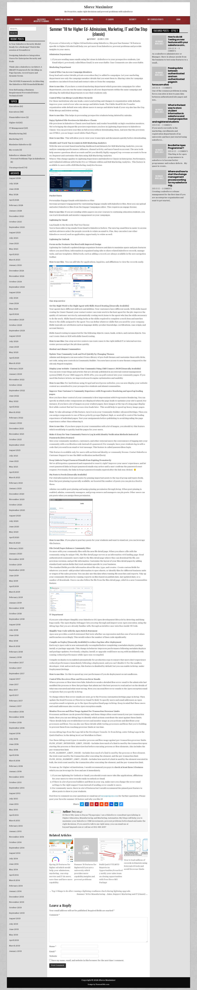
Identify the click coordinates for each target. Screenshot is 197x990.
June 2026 (14, 189)
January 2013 (15, 951)
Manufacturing (87, 19)
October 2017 (15, 668)
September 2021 (17, 445)
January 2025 (15, 265)
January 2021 (15, 488)
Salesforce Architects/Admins (41, 20)
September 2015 (17, 788)
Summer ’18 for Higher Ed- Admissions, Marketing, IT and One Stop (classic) (98, 31)
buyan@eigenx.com (109, 796)
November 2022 (16, 379)
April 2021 (14, 472)
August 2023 (15, 336)
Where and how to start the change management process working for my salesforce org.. (178, 178)
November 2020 (17, 499)
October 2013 (15, 907)
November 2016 (16, 717)
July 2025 (13, 238)
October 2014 (15, 842)
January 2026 (15, 211)
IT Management (16, 128)
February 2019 (16, 597)
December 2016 (16, 712)
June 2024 (14, 303)
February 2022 (16, 418)
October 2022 (15, 385)
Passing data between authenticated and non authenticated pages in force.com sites (168, 76)
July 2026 (13, 183)
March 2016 (14, 761)
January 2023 (15, 374)
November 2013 (16, 902)
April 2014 (14, 875)
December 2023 (16, 320)
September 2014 (16, 848)
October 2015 (15, 782)
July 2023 (13, 341)
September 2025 (17, 227)
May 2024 (13, 309)
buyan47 (92, 39)
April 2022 (14, 407)
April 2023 (14, 358)
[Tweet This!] (82, 804)
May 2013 (13, 935)
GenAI (178, 19)
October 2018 (15, 614)
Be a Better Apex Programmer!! (176, 147)
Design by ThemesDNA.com (98, 984)
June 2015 (14, 804)
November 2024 (16, 276)
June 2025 (14, 243)
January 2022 (15, 423)
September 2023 (17, 331)
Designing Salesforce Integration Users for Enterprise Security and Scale (25, 58)
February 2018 (16, 652)
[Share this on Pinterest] (97, 804)
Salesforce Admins (17, 155)
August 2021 (14, 450)
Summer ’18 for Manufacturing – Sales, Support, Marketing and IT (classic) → (112, 894)
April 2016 (14, 755)
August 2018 (14, 624)
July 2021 (13, 456)
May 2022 (13, 401)
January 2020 (15, 554)
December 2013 (16, 897)
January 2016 (15, 771)
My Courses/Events (155, 19)
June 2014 (13, 864)
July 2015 (13, 799)
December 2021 (16, 428)
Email (52, 951)
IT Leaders (110, 19)
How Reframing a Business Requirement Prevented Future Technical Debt (24, 93)
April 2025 (14, 254)
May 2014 (13, 869)
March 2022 (14, 412)
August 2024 (15, 292)
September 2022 (17, 390)
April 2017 (14, 695)
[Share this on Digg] (111, 804)
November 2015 (16, 777)
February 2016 (16, 766)
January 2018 (15, 657)
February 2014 (16, 886)
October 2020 (15, 505)
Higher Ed (18, 19)
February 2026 (16, 205)
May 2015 (13, 810)
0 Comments (174, 49)
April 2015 (14, 815)
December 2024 (16, 271)
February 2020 (16, 548)
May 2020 (13, 532)
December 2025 (16, 216)
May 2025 (13, 249)
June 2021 (14, 461)
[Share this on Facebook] (87, 804)
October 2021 (15, 439)
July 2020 (13, 521)
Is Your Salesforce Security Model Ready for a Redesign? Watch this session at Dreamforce (25, 47)
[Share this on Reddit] (102, 804)
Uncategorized (16, 167)
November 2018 (16, 608)
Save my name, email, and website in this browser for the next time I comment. (88, 960)
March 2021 (14, 477)
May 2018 (13, 641)
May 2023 (13, 352)
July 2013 (13, 924)
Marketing (14, 139)
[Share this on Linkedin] (116, 804)
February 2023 (16, 369)
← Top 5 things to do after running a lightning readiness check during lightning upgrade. (90, 891)
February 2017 (16, 701)
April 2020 (14, 537)
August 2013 (14, 918)
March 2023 (14, 363)
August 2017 (14, 679)
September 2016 (17, 728)
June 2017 (14, 684)
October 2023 (15, 325)
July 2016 (13, 739)
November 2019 (16, 559)
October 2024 (15, 282)
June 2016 (14, 744)
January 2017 (15, 706)
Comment (54, 915)
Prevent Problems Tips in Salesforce (28, 159)
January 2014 (15, 891)
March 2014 (14, 880)
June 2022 (14, 396)
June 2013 (14, 929)
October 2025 (15, 222)
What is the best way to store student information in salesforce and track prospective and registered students (169, 113)
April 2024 (14, 314)
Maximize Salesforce (19, 144)
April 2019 (14, 586)
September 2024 (17, 287)
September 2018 (17, 619)
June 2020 (14, 527)
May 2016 (13, 750)
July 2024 (13, 298)
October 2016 (15, 722)
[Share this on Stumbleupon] (106, 804)
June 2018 (14, 635)
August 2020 (15, 516)
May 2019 (13, 581)
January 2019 (15, 603)
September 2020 (17, 510)
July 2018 (13, 630)
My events (14, 150)
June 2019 (14, 575)
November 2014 (16, 837)
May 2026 (13, 194)
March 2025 (14, 260)
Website (53, 956)
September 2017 (17, 673)
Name (52, 946)
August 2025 (15, 232)
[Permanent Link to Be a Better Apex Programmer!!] (159, 151)
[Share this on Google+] (92, 804)
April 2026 (14, 200)
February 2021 (16, 483)
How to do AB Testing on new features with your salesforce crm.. (178, 41)
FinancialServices (17, 117)
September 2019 (17, 570)
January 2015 (15, 831)
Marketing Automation (64, 19)
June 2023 (14, 347)
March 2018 (14, 646)
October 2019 (15, 565)
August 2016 (14, 733)
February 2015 (16, 826)
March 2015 (14, 820)
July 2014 (13, 859)
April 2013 (14, 940)
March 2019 (14, 592)
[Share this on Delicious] (121, 804)
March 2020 (14, 543)
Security (132, 19)
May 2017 (13, 690)
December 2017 (16, 662)
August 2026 (15, 178)
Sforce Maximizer (98, 6)
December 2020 (16, 494)
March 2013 (14, 946)
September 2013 (17, 913)
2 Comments (167, 125)
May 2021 (13, 467)
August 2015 (14, 793)
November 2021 (16, 434)
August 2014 (14, 853)
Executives (14, 106)
